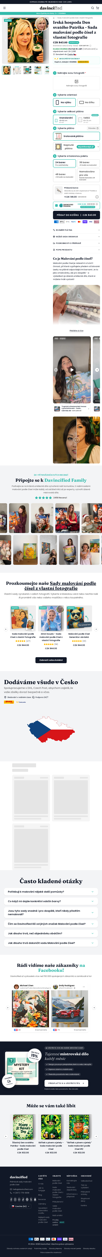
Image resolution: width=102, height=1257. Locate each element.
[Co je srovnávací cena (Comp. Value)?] (90, 46)
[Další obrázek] (45, 40)
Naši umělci (57, 1215)
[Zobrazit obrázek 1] (6, 70)
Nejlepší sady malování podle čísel (44, 1219)
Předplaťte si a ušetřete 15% (64, 1083)
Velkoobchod (86, 1181)
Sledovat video (60, 401)
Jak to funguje (41, 1189)
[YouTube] (19, 1199)
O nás (40, 1184)
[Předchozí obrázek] (5, 40)
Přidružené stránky (85, 1193)
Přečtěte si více (76, 330)
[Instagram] (15, 1199)
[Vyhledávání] (92, 7)
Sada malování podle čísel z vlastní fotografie (57, 1192)
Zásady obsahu (89, 1248)
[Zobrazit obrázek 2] (16, 70)
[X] (31, 1199)
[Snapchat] (35, 1199)
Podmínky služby (40, 1248)
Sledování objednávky (72, 1188)
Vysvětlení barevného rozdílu (43, 1210)
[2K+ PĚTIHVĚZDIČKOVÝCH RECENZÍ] (51, 534)
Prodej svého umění (58, 1222)
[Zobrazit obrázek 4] (37, 70)
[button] (76, 83)
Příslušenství (57, 1202)
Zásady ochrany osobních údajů (19, 1248)
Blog (40, 1195)
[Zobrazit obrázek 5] (48, 70)
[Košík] (97, 7)
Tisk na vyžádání (85, 1186)
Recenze (42, 1199)
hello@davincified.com (23, 1189)
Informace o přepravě (72, 1195)
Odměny (42, 1204)
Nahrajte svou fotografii (71, 72)
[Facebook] (11, 1199)
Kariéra (84, 1205)
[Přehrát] (72, 369)
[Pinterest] (27, 1199)
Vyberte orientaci (67, 94)
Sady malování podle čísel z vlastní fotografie (75, 18)
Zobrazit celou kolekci (51, 660)
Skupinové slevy (85, 1199)
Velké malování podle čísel (57, 1208)
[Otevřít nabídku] (4, 7)
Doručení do (64, 54)
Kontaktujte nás (72, 1181)
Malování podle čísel (57, 1181)
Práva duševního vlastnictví (51, 1252)
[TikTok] (23, 1199)
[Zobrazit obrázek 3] (27, 70)
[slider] (76, 440)
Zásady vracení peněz (72, 1248)
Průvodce (92, 128)
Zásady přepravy (55, 1248)
